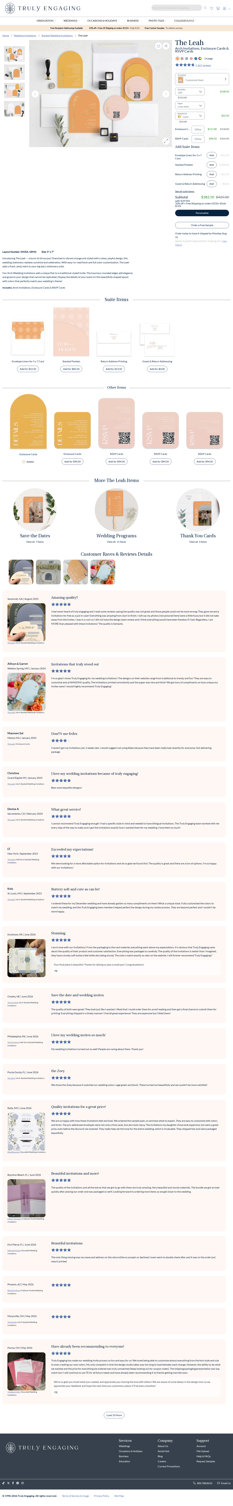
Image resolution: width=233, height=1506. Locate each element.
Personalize (202, 212)
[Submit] (205, 8)
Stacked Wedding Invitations (57, 35)
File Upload (203, 1451)
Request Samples (206, 1461)
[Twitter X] (9, 1483)
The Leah (11, 643)
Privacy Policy (101, 1495)
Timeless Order (13, 1392)
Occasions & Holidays (102, 20)
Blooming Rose (13, 1290)
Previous (35, 94)
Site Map (119, 1495)
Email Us (226, 1483)
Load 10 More (114, 1415)
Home (5, 35)
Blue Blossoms (13, 1152)
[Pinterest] (18, 1483)
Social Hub (163, 1451)
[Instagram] (23, 1483)
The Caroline (12, 1002)
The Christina (13, 1042)
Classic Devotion (14, 1219)
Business (133, 20)
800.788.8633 (204, 1483)
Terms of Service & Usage (75, 1495)
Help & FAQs (204, 1456)
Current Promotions (169, 1466)
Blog (160, 1456)
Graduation (45, 20)
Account (201, 1445)
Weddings (70, 20)
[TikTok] (4, 1483)
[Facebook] (14, 1483)
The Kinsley (12, 1322)
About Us (163, 1445)
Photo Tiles (156, 20)
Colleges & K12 (184, 20)
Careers (162, 1461)
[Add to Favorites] (158, 45)
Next (165, 94)
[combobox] (179, 8)
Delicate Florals (13, 1250)
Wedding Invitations (25, 35)
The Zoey (11, 1078)
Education (124, 1461)
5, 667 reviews (203, 65)
